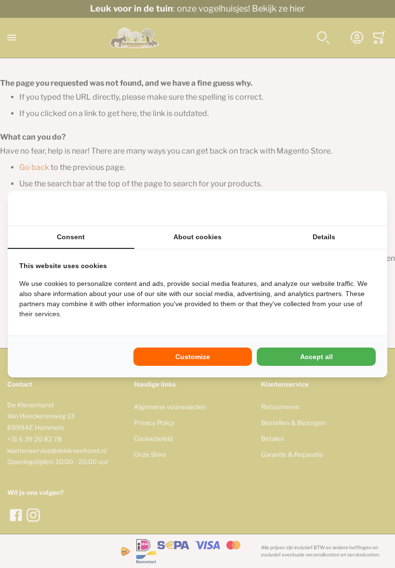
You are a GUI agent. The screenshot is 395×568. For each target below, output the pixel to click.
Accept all (316, 357)
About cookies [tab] (197, 237)
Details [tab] (324, 237)
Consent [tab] (71, 237)
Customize (192, 357)
